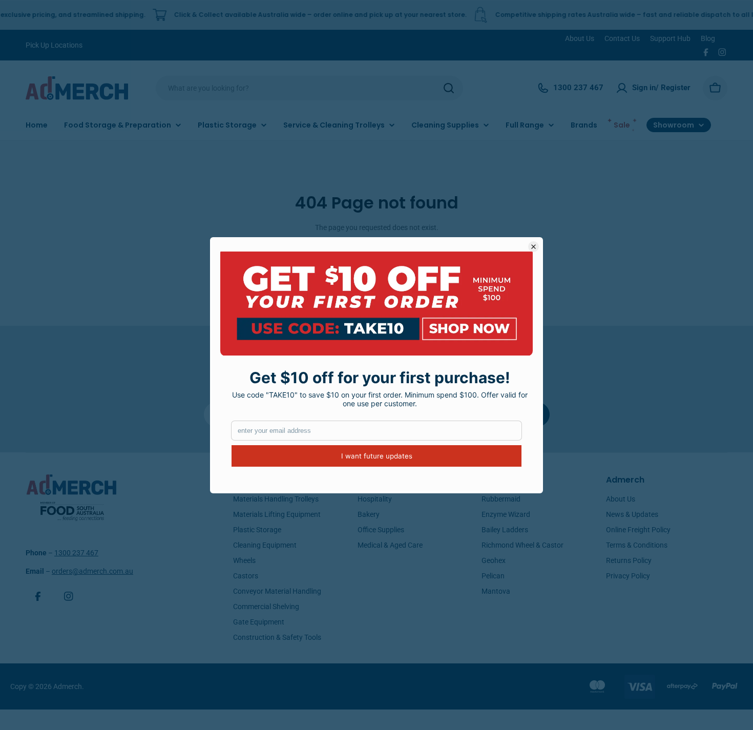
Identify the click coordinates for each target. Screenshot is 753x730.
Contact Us (622, 38)
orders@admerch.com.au (92, 571)
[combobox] (309, 88)
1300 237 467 (76, 553)
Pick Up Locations (54, 45)
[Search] (449, 88)
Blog (708, 38)
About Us (579, 38)
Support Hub (670, 38)
